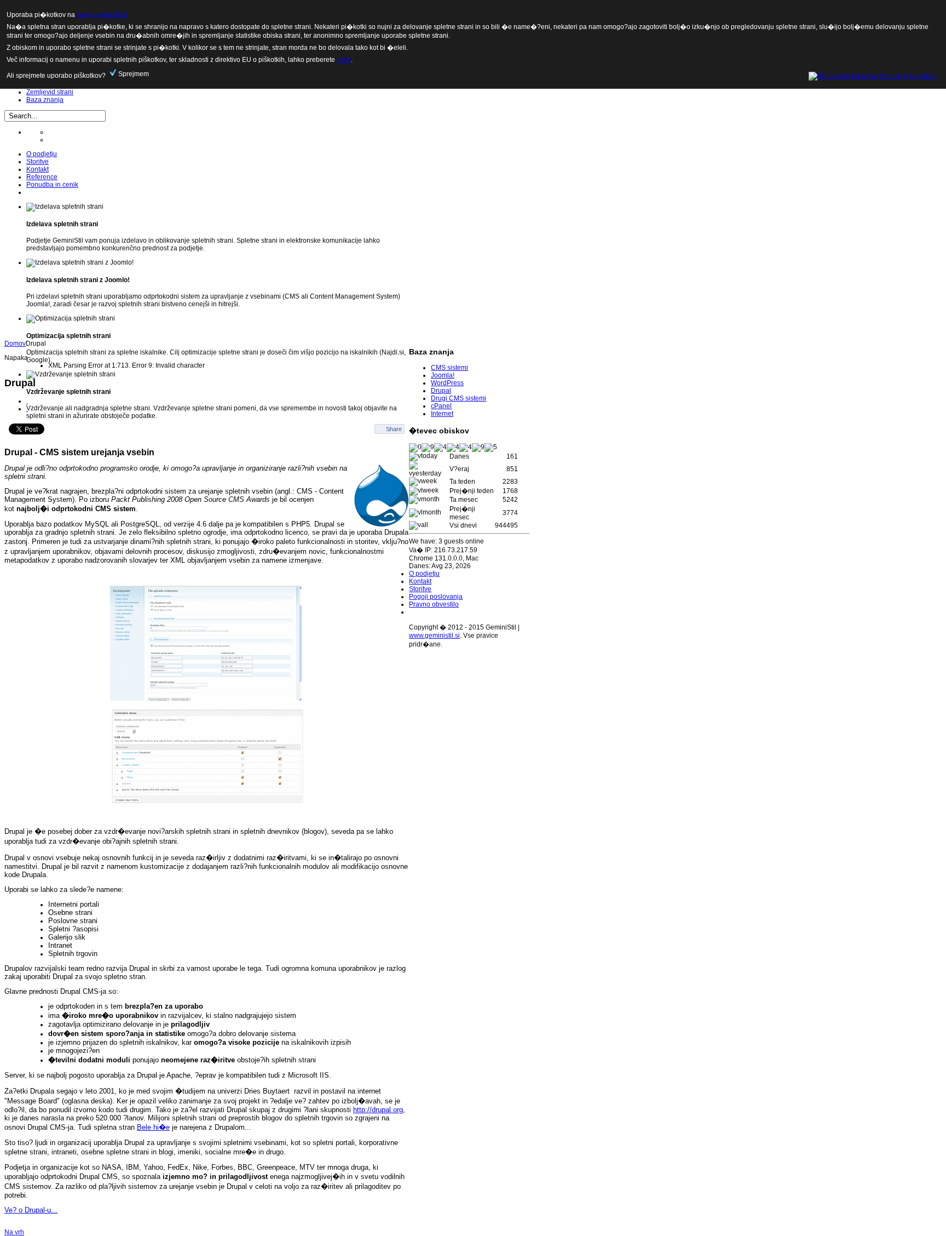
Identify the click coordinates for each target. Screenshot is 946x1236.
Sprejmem (133, 74)
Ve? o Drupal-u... (30, 1210)
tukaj (344, 60)
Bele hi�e (153, 1127)
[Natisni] (27, 401)
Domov (15, 343)
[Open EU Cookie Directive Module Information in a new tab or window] (873, 74)
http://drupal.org (378, 1110)
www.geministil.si (434, 635)
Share (394, 429)
